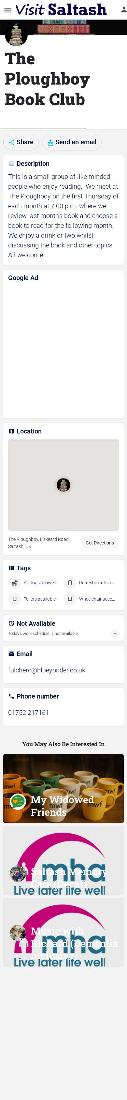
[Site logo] (62, 9)
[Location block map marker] (63, 485)
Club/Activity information (43, 119)
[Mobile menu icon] (7, 10)
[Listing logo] (16, 35)
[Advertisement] (63, 349)
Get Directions (100, 542)
